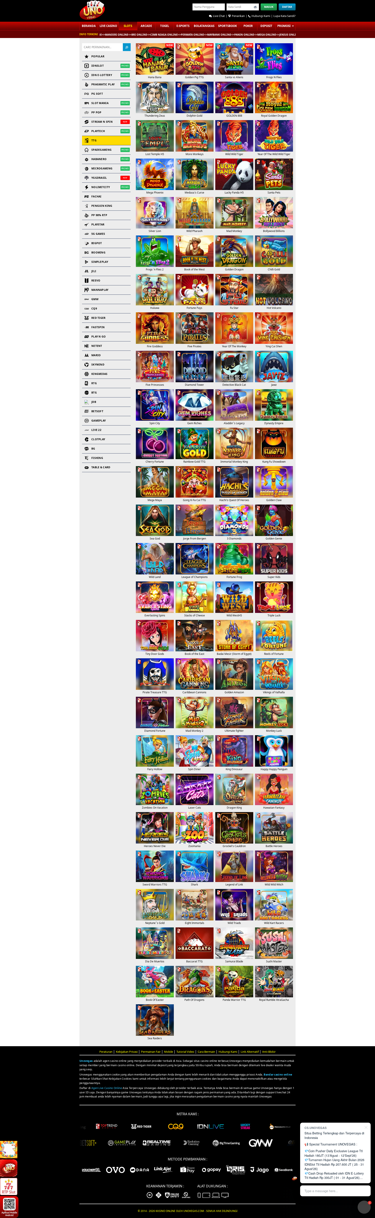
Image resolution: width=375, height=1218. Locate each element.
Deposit (266, 26)
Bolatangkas (204, 26)
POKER (248, 26)
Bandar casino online (278, 1074)
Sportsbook (227, 26)
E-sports (182, 26)
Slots (128, 26)
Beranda (89, 26)
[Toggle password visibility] (255, 7)
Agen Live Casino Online (106, 1088)
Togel (164, 26)
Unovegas (86, 1061)
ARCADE (146, 26)
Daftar (287, 7)
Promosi (284, 26)
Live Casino (108, 26)
